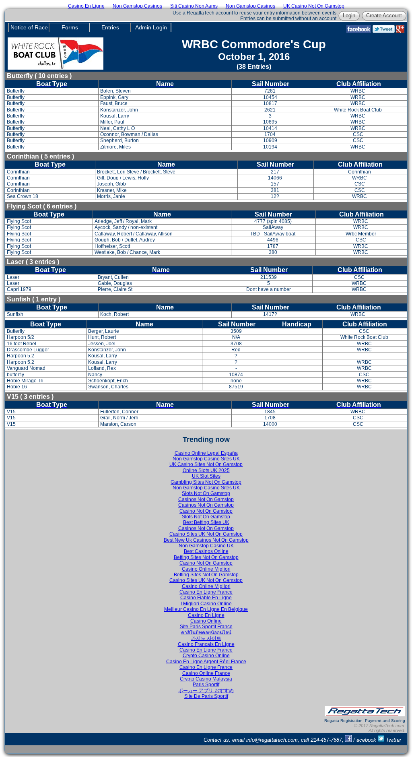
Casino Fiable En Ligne (206, 597)
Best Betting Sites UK (206, 522)
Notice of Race (29, 27)
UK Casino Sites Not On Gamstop (206, 464)
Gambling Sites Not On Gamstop (206, 482)
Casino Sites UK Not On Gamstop (206, 534)
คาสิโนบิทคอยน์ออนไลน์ (206, 632)
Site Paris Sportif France (206, 626)
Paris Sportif (206, 684)
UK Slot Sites (206, 476)
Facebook (365, 740)
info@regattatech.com (272, 740)
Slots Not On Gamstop (206, 493)
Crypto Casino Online (206, 655)
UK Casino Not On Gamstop (313, 6)
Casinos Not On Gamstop (206, 499)
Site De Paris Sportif (206, 696)
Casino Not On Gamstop (206, 511)
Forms (70, 27)
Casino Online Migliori (206, 569)
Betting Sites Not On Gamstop (206, 557)
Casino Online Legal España (206, 453)
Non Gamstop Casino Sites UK (206, 459)
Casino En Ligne (86, 6)
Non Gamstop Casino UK (206, 546)
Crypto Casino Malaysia (206, 679)
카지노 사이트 (206, 638)
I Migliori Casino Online (206, 603)
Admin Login (151, 27)
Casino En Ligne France (206, 592)
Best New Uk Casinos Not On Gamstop (206, 540)
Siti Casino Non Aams (194, 6)
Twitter (392, 740)
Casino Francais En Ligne (206, 644)
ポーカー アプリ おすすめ (206, 690)
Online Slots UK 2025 (206, 470)
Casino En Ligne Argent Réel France (206, 661)
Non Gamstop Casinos (137, 6)
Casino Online (206, 621)
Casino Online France (206, 673)
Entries (110, 27)
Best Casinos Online (206, 551)
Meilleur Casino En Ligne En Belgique (206, 609)
